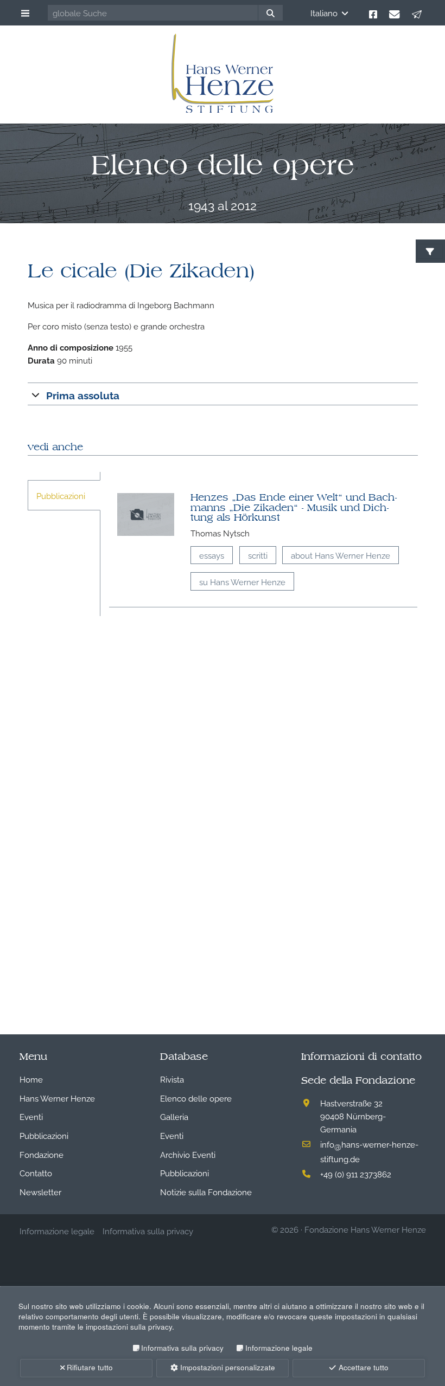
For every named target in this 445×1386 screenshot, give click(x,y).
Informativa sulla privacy (182, 1348)
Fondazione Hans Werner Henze (365, 1228)
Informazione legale (278, 1348)
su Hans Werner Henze (242, 581)
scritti (258, 554)
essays (211, 554)
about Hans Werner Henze (340, 554)
